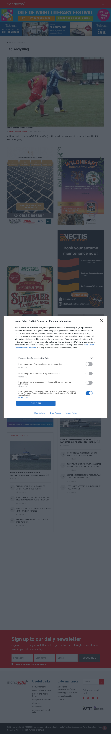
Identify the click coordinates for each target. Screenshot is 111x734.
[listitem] (55, 358)
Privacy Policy (71, 413)
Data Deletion (40, 413)
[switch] (89, 364)
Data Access (55, 413)
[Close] (102, 321)
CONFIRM (36, 403)
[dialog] (55, 367)
